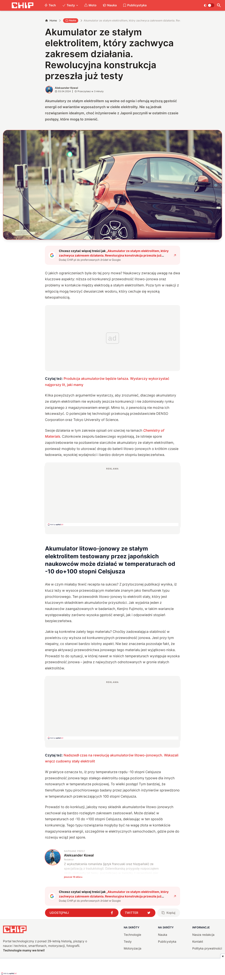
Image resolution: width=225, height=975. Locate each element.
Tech (52, 5)
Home (53, 20)
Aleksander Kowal (66, 88)
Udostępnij (59, 913)
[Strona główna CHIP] (22, 5)
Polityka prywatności (207, 948)
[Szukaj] (219, 5)
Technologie (132, 934)
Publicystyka (137, 5)
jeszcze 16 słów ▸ (73, 876)
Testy (71, 5)
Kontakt (197, 941)
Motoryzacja (132, 948)
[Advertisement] (112, 496)
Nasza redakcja (203, 934)
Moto (93, 5)
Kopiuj (170, 913)
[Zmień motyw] (209, 5)
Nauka (112, 5)
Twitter (131, 913)
